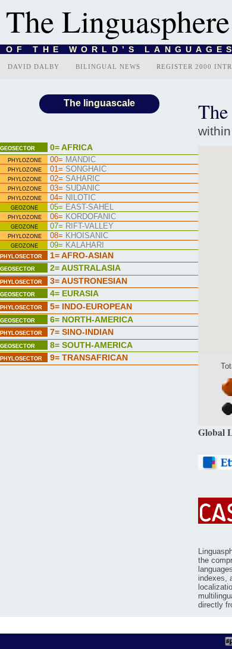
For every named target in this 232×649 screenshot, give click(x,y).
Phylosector (21, 256)
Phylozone (25, 160)
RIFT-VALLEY (82, 225)
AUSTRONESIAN (88, 281)
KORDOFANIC (83, 216)
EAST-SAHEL (82, 206)
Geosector (17, 148)
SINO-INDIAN (82, 332)
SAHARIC (75, 178)
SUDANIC (75, 187)
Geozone (24, 208)
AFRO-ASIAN (82, 255)
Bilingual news (108, 66)
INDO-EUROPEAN (91, 306)
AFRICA (71, 147)
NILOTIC (73, 197)
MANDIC (73, 159)
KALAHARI (77, 244)
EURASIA (74, 293)
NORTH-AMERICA (91, 319)
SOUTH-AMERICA (91, 345)
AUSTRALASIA (85, 268)
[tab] (99, 148)
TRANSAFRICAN (89, 357)
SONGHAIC (78, 168)
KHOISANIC (79, 235)
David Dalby (33, 66)
